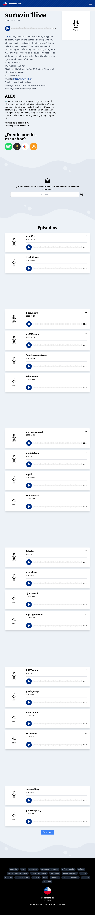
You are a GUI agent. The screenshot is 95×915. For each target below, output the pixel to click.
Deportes (47, 882)
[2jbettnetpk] (14, 599)
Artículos (52, 904)
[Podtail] (17, 146)
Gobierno (55, 877)
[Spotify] (8, 146)
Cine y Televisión (69, 873)
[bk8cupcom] (14, 319)
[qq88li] (14, 480)
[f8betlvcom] (14, 382)
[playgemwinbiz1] (14, 438)
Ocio (45, 877)
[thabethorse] (14, 501)
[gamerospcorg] (14, 816)
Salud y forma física (70, 877)
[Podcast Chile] (47, 891)
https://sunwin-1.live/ (22, 79)
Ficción (83, 873)
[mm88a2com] (14, 459)
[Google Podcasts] (25, 146)
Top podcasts (41, 904)
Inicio (31, 904)
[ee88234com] (14, 340)
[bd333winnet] (14, 676)
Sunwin (9, 36)
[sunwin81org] (14, 795)
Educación (33, 869)
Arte (23, 869)
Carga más (47, 832)
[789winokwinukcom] (14, 361)
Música (81, 869)
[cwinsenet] (14, 739)
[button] (90, 3)
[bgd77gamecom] (14, 620)
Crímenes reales (22, 877)
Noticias (36, 877)
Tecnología (55, 873)
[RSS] (33, 146)
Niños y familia (68, 869)
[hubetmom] (14, 718)
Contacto (62, 904)
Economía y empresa (49, 869)
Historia (8, 877)
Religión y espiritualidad (17, 873)
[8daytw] (14, 557)
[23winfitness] (14, 263)
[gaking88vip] (14, 697)
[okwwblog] (14, 578)
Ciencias (85, 877)
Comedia (13, 869)
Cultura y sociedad (39, 873)
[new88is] (14, 242)
